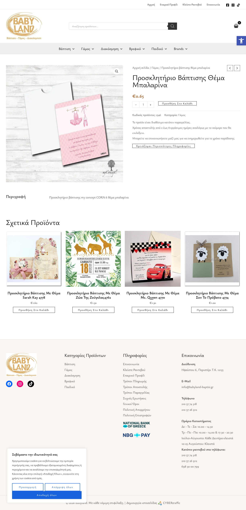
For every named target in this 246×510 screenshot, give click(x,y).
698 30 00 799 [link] (190, 466)
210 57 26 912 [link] (189, 409)
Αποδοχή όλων (47, 495)
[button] (116, 71)
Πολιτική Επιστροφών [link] (137, 415)
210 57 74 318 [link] (189, 404)
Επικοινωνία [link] (131, 364)
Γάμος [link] (155, 68)
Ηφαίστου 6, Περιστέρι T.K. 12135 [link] (202, 370)
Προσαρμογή (28, 487)
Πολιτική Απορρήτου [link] (136, 409)
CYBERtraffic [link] (171, 503)
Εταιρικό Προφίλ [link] (134, 375)
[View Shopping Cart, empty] (236, 26)
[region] (46, 475)
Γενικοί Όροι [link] (131, 404)
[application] (72, 48)
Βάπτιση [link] (69, 364)
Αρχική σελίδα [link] (140, 68)
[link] (241, 40)
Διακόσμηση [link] (72, 375)
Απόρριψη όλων (62, 487)
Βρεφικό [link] (69, 381)
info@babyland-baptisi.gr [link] (197, 387)
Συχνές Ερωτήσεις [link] (134, 398)
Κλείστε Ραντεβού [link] (134, 370)
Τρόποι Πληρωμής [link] (135, 381)
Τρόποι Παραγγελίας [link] (136, 392)
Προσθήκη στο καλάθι (177, 103)
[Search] (172, 26)
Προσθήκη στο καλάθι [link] (34, 310)
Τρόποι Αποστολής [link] (135, 387)
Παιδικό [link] (69, 387)
